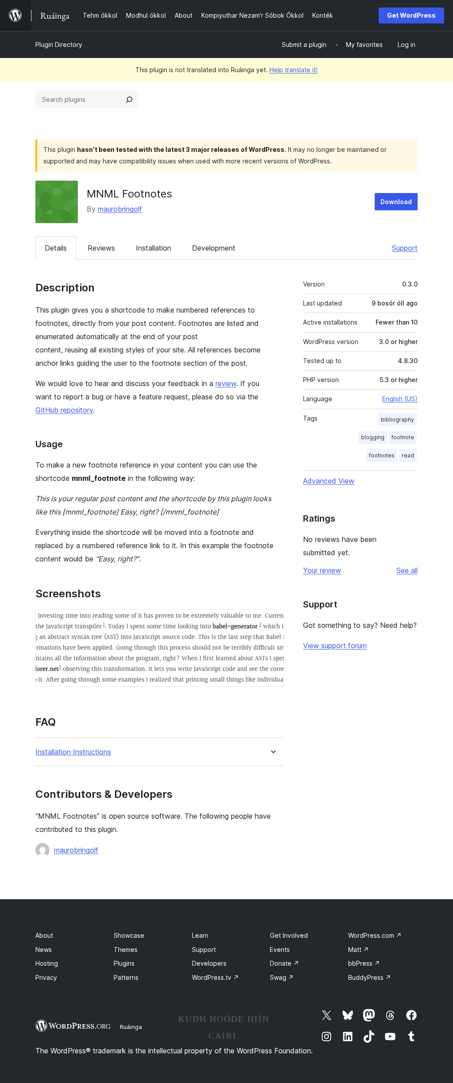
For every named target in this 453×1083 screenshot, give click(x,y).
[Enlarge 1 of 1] (272, 621)
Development (213, 248)
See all (407, 570)
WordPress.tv (215, 977)
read (408, 455)
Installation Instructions (73, 752)
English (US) (400, 398)
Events (280, 949)
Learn (200, 935)
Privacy (46, 977)
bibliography (397, 419)
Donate (284, 963)
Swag (282, 977)
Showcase (129, 935)
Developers (209, 963)
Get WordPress (411, 15)
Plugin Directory (58, 44)
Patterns (126, 977)
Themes (126, 949)
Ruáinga (131, 1026)
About (44, 935)
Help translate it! (293, 69)
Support (405, 248)
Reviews (101, 248)
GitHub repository (64, 410)
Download (396, 201)
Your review (322, 570)
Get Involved (289, 935)
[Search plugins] (129, 99)
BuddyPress (369, 977)
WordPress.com (375, 935)
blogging (372, 437)
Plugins (124, 963)
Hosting (46, 963)
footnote (403, 437)
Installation (153, 248)
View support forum (335, 645)
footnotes (382, 455)
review (225, 383)
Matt (358, 949)
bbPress (364, 963)
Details (56, 248)
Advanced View (328, 480)
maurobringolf (120, 209)
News (43, 949)
